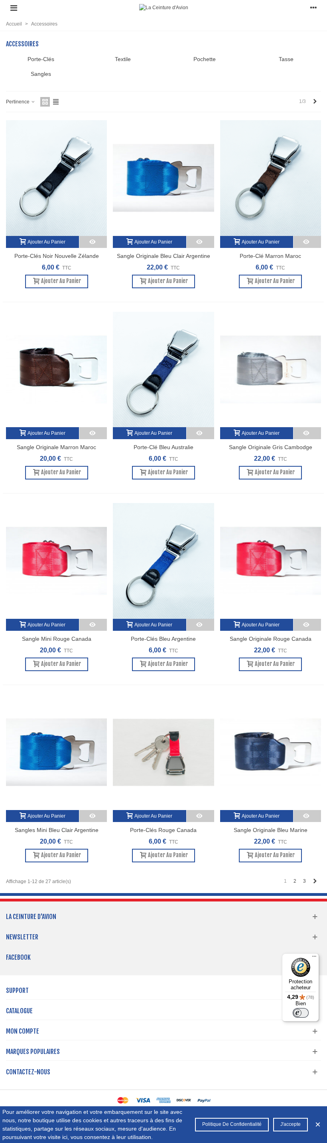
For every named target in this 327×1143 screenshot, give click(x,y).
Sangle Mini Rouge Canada (56, 639)
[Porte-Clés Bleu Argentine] (163, 561)
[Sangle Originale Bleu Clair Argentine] (163, 178)
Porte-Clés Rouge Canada (163, 830)
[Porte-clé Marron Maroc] (270, 178)
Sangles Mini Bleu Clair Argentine (56, 830)
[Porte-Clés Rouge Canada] (163, 752)
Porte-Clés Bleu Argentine (163, 639)
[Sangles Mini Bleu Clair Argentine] (56, 752)
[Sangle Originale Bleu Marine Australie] (270, 752)
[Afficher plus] (93, 242)
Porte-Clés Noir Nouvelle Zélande (56, 256)
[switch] (301, 1013)
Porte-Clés (41, 59)
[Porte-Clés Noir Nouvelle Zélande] (56, 178)
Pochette (204, 59)
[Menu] (13, 7)
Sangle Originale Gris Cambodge (270, 447)
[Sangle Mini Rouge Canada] (56, 561)
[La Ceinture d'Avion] (163, 8)
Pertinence (18, 102)
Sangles (41, 74)
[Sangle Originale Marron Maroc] (56, 370)
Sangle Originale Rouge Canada (270, 639)
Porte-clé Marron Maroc (270, 256)
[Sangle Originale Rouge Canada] (270, 561)
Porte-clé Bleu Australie (163, 447)
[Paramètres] (313, 7)
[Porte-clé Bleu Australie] (163, 370)
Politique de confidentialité (232, 1124)
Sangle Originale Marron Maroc (56, 447)
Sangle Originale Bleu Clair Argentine (163, 256)
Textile (123, 59)
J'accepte (290, 1124)
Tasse (286, 59)
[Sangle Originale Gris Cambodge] (270, 370)
